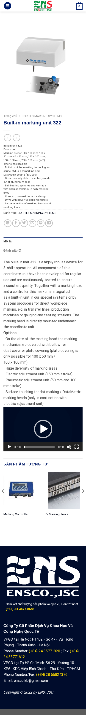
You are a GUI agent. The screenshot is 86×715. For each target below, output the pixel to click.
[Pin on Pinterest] (40, 223)
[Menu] (7, 6)
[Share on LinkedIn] (49, 223)
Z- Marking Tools (56, 514)
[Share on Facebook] (16, 223)
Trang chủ (10, 116)
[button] (43, 429)
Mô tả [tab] (7, 241)
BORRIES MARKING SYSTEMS (42, 116)
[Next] (82, 500)
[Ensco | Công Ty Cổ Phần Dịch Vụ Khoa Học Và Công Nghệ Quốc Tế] (43, 6)
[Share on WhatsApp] (7, 223)
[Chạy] (9, 446)
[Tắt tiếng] (69, 446)
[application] (43, 429)
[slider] (39, 447)
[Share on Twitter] (24, 223)
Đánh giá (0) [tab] (12, 250)
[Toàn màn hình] (76, 446)
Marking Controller (15, 514)
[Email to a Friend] (32, 223)
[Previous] (3, 500)
